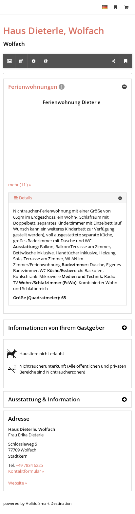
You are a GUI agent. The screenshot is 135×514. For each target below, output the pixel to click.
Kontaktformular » (26, 471)
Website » (17, 483)
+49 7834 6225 (29, 465)
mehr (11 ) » (19, 185)
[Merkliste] (115, 7)
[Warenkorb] (126, 7)
